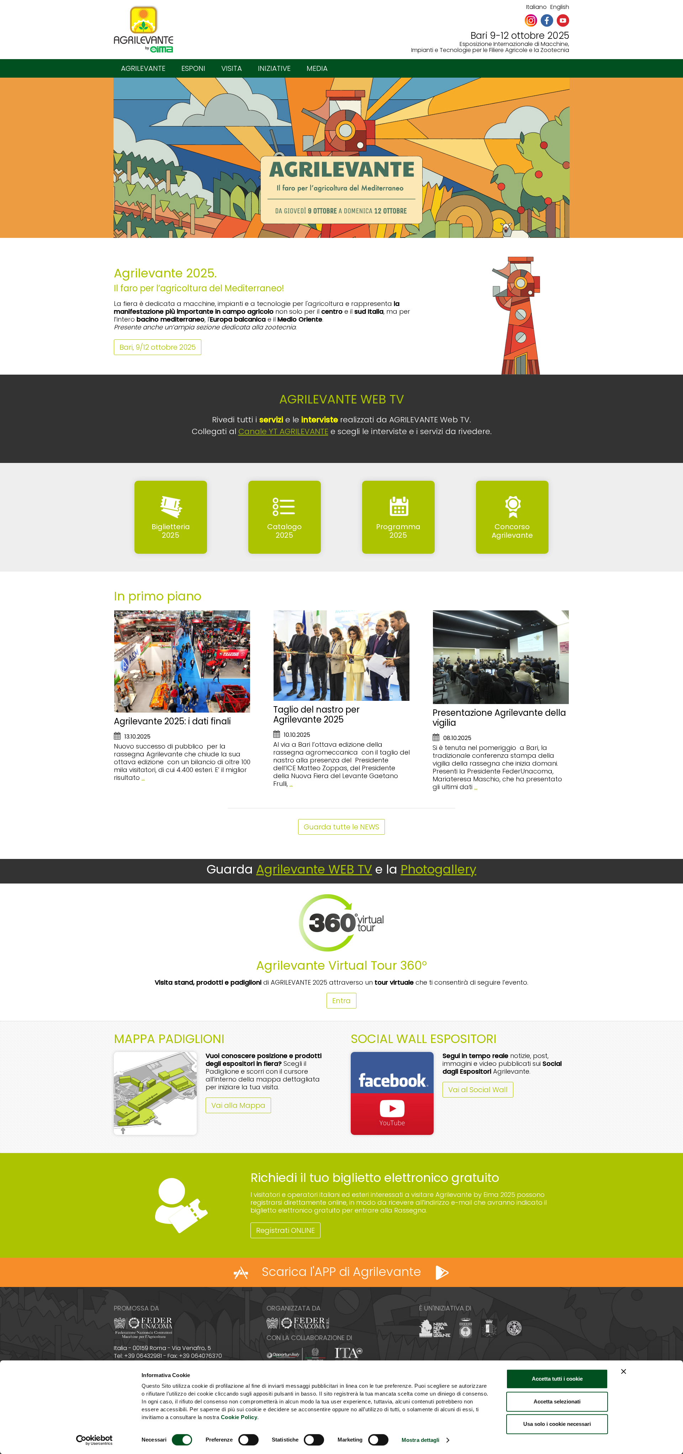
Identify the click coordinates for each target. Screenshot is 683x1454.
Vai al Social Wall (478, 1090)
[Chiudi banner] (623, 1371)
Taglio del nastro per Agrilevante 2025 (316, 714)
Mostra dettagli (421, 1440)
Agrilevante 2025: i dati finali (172, 721)
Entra (341, 1001)
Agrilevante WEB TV (314, 869)
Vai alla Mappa (238, 1105)
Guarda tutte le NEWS (341, 827)
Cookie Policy (239, 1417)
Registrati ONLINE (285, 1230)
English (559, 7)
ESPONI (193, 68)
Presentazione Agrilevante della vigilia (499, 718)
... (143, 777)
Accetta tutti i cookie (557, 1379)
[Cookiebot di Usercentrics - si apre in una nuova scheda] (94, 1440)
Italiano (536, 7)
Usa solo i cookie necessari (557, 1424)
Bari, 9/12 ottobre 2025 (158, 347)
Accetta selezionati (557, 1401)
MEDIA (317, 68)
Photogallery (438, 869)
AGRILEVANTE (143, 68)
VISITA (231, 68)
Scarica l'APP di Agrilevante (341, 1271)
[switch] (248, 1439)
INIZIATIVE (274, 68)
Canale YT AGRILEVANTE (283, 431)
